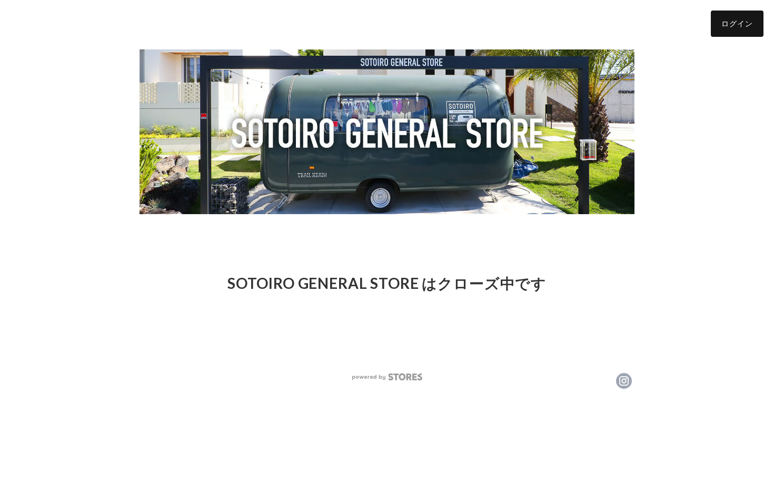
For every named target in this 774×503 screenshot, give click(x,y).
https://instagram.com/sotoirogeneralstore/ (624, 381)
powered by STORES (387, 377)
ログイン (737, 23)
